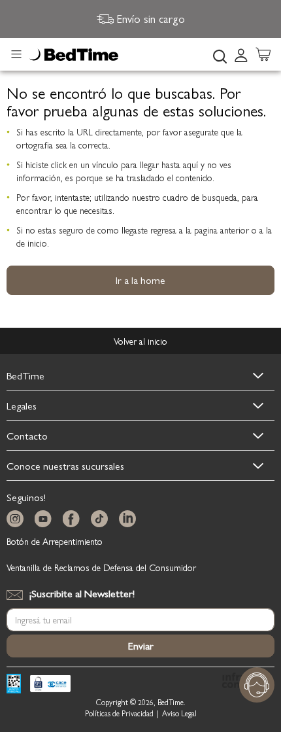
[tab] (245, 54)
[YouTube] (46, 519)
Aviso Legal (179, 713)
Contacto (27, 435)
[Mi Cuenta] (241, 54)
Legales (22, 405)
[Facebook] (74, 519)
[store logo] (73, 54)
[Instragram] (18, 519)
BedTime (25, 375)
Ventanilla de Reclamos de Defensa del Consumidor (101, 567)
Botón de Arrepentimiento (55, 541)
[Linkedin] (130, 519)
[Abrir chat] (256, 685)
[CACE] (50, 685)
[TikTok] (102, 519)
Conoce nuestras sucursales (65, 465)
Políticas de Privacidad (119, 713)
